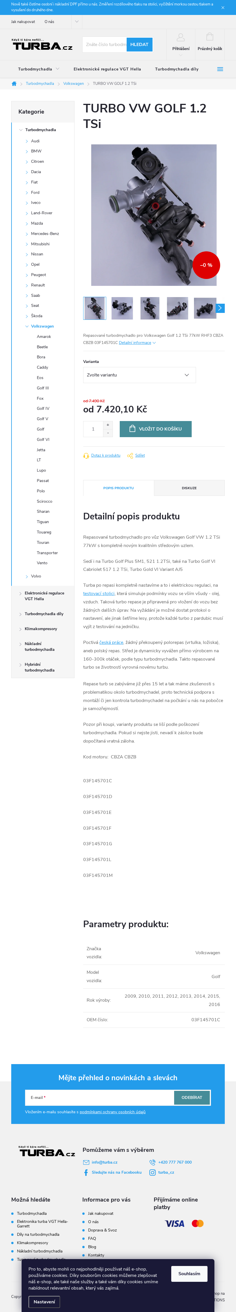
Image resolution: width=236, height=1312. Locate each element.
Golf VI (43, 439)
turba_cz (166, 1172)
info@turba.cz (104, 1162)
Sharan (43, 511)
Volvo (36, 576)
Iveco (36, 202)
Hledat (139, 44)
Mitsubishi (40, 244)
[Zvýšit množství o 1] (108, 425)
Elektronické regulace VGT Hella (44, 596)
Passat (43, 480)
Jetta (41, 450)
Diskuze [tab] (189, 488)
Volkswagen (42, 326)
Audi (35, 141)
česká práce (111, 642)
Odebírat (192, 1097)
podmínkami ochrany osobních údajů (113, 1112)
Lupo (41, 470)
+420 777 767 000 (175, 1162)
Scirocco (44, 501)
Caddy (42, 367)
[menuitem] (39, 69)
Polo (41, 491)
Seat (35, 305)
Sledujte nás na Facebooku (117, 1172)
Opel (35, 264)
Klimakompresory (41, 629)
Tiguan (43, 522)
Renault (38, 285)
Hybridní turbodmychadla (40, 667)
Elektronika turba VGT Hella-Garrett (42, 1224)
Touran (43, 542)
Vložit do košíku (160, 429)
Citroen (37, 161)
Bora (41, 357)
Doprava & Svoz (102, 1230)
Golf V (42, 419)
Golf (40, 429)
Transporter (47, 553)
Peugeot (38, 275)
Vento (42, 563)
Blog (92, 1247)
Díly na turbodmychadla (38, 1234)
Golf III (43, 388)
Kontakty (96, 1255)
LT (39, 460)
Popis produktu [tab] (118, 488)
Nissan (37, 254)
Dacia (36, 172)
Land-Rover (41, 213)
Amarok (44, 336)
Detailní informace (135, 342)
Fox (40, 398)
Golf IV (43, 408)
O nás (49, 21)
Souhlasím (189, 1274)
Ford (35, 192)
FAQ (92, 1238)
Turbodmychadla (40, 130)
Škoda (36, 316)
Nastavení (44, 1302)
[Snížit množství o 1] (108, 433)
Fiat (34, 182)
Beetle (42, 347)
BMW (36, 151)
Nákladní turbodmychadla (40, 646)
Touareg (44, 532)
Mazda (37, 223)
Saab (35, 295)
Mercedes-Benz (45, 233)
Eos (40, 377)
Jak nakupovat (23, 21)
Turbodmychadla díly (44, 614)
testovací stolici (99, 593)
